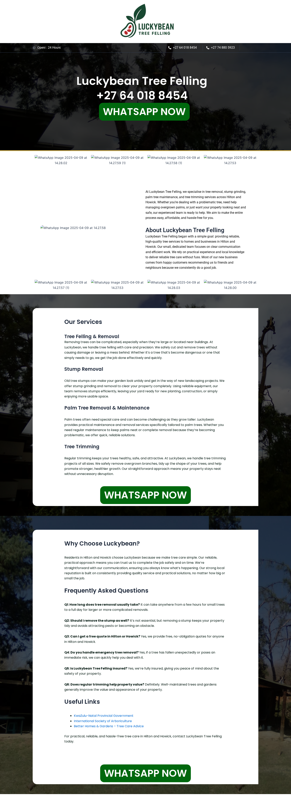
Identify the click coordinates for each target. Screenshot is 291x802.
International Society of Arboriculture (103, 721)
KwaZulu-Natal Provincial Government (103, 715)
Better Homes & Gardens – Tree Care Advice (109, 726)
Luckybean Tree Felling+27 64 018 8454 (141, 88)
